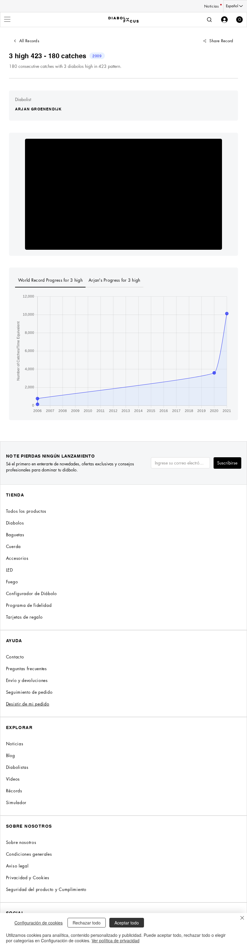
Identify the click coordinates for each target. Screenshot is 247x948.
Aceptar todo (126, 923)
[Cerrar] (242, 918)
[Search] (209, 19)
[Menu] (7, 19)
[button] (239, 19)
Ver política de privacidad (115, 940)
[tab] (50, 280)
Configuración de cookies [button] (38, 923)
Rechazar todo (87, 923)
